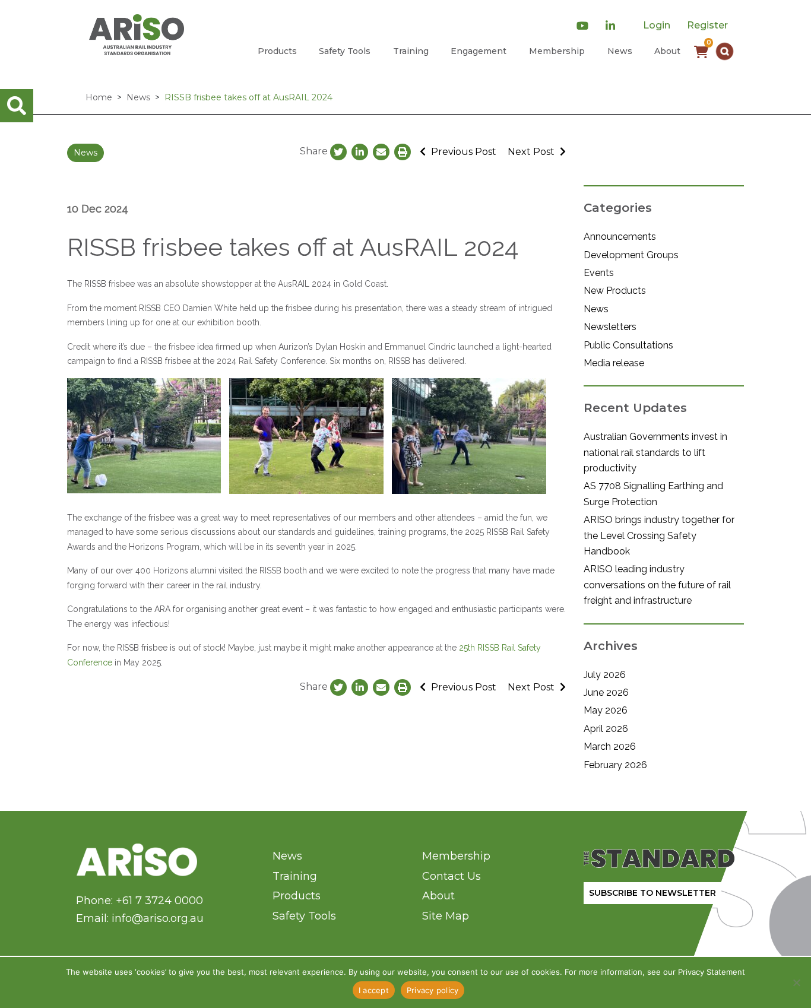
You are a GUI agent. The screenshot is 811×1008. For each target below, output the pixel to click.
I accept (374, 990)
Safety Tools (344, 51)
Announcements (620, 236)
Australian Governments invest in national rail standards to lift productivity (655, 452)
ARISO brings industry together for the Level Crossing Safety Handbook (659, 535)
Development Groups (631, 255)
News (619, 51)
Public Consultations (628, 345)
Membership (557, 51)
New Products (615, 290)
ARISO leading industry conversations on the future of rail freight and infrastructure (657, 584)
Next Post (532, 151)
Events (599, 272)
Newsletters (610, 326)
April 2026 (606, 728)
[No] (796, 982)
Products (277, 51)
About (667, 51)
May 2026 (606, 710)
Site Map (445, 916)
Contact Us (451, 876)
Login (656, 25)
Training (411, 51)
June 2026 (606, 692)
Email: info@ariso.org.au (140, 918)
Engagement (478, 51)
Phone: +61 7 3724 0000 (139, 900)
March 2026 (610, 746)
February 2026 (615, 765)
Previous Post (462, 151)
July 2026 (605, 674)
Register (707, 25)
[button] (724, 51)
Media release (614, 363)
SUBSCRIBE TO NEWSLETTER (652, 892)
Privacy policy (433, 990)
